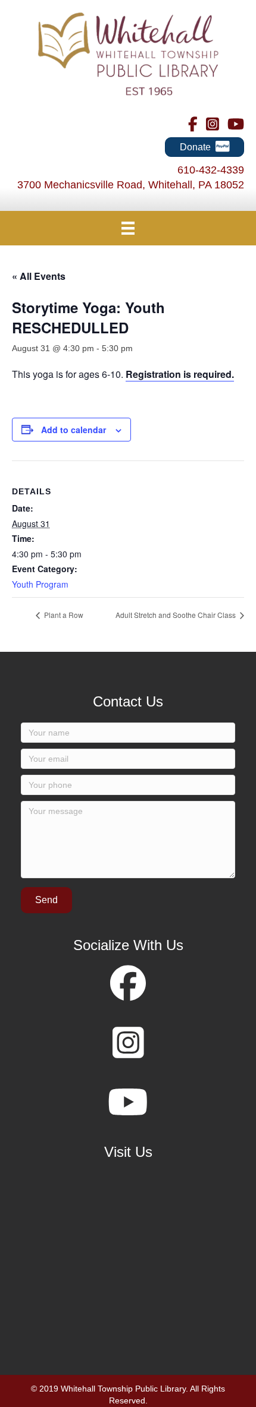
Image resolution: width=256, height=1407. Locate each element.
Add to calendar (73, 430)
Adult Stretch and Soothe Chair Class (176, 615)
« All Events (38, 276)
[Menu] (128, 228)
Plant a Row (62, 615)
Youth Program (40, 584)
